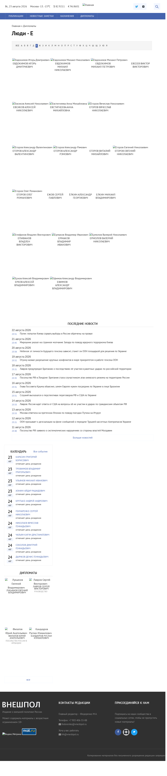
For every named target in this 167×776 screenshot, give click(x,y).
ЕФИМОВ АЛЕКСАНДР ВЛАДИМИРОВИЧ (62, 285)
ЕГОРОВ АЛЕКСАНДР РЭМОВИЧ (65, 153)
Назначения (67, 16)
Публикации (16, 16)
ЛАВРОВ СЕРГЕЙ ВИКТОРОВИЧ (41, 588)
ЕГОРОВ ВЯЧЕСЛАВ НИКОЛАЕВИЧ (100, 109)
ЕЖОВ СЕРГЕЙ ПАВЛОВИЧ (55, 196)
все (28, 680)
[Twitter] (136, 6)
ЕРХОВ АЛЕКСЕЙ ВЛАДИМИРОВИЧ (24, 284)
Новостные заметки (42, 16)
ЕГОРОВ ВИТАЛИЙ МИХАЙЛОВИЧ (99, 153)
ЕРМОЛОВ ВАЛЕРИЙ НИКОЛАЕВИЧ (101, 240)
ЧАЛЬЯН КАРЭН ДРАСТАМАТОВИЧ (32, 535)
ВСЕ (17, 45)
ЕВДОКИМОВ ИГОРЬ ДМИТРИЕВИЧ (24, 65)
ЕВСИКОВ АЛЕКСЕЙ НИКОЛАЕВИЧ (24, 109)
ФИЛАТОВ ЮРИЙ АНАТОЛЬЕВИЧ (17, 637)
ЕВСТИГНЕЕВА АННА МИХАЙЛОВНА (61, 109)
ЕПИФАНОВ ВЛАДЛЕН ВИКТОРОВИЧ (24, 242)
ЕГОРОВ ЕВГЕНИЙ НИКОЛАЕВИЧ (125, 153)
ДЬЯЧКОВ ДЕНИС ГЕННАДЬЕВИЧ (32, 557)
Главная (16, 26)
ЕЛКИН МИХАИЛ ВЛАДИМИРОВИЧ (106, 196)
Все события (40, 451)
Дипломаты (87, 16)
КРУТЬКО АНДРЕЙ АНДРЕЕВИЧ (31, 501)
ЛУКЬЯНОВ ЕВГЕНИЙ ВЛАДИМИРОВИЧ (17, 592)
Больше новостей (83, 437)
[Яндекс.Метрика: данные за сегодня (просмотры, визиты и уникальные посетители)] (11, 734)
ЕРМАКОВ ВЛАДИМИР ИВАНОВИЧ (64, 242)
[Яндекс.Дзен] (143, 6)
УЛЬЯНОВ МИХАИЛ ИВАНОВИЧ (31, 480)
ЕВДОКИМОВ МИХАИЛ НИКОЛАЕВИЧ (63, 67)
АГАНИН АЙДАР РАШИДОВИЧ (30, 491)
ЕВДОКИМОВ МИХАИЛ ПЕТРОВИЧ (103, 65)
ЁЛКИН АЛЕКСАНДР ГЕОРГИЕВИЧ (80, 196)
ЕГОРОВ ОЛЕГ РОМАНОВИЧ (24, 196)
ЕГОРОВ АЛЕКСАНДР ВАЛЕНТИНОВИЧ (24, 153)
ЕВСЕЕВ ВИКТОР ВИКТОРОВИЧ (140, 65)
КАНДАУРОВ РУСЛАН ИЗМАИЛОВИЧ (41, 637)
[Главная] (88, 5)
